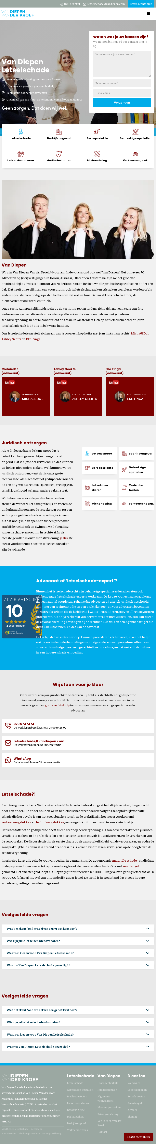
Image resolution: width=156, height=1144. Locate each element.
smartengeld (131, 866)
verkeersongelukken (16, 822)
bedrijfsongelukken (50, 822)
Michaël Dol (139, 333)
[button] (148, 14)
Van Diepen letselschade (15, 1128)
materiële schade (124, 860)
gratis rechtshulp (57, 705)
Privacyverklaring (52, 1133)
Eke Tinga (33, 339)
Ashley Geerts (11, 339)
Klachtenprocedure (29, 1133)
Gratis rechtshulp (138, 1137)
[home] (17, 12)
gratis (64, 538)
